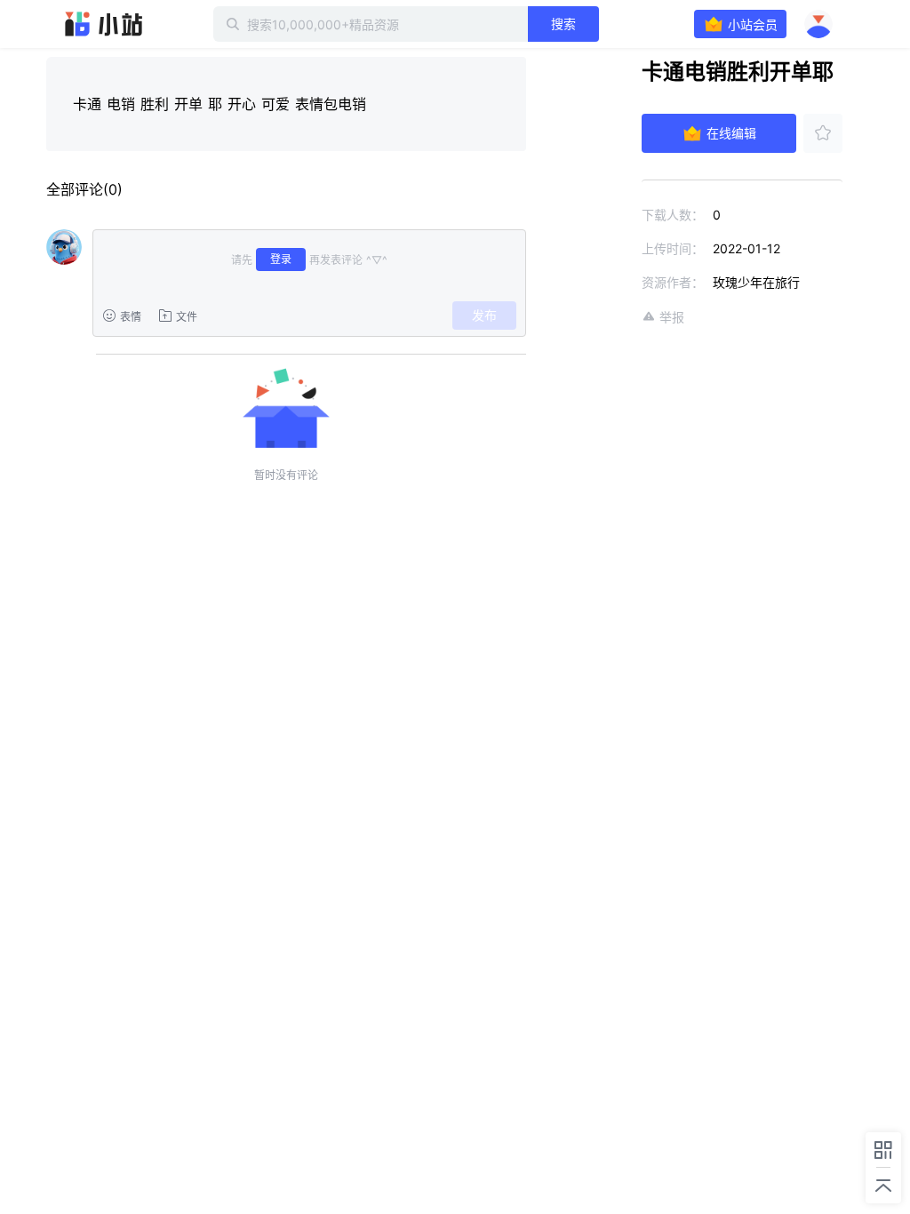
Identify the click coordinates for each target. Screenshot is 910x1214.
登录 (280, 259)
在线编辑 (731, 132)
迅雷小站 (104, 24)
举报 (671, 316)
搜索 (563, 23)
